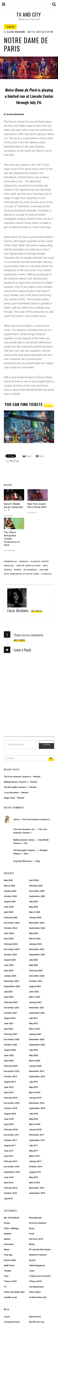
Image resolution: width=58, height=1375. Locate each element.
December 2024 (11, 923)
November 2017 (36, 1135)
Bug (38, 861)
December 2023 (11, 949)
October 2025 (10, 896)
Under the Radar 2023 (14, 1292)
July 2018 (33, 1113)
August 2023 (10, 960)
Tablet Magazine (37, 1265)
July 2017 (33, 1145)
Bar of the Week (11, 1218)
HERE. (48, 404)
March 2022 (34, 997)
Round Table (10, 1260)
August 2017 (10, 1145)
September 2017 (37, 1140)
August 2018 (10, 1113)
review (44, 570)
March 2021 (34, 1029)
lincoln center (40, 561)
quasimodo (31, 570)
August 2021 (10, 1018)
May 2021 (33, 1023)
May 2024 (33, 933)
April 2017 (8, 1156)
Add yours (19, 640)
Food (31, 1233)
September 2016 (12, 1172)
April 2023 (8, 970)
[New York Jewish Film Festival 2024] (37, 495)
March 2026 (9, 885)
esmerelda (11, 561)
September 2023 (37, 954)
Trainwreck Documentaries (42, 1276)
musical (9, 566)
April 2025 (8, 912)
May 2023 (33, 965)
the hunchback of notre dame (22, 574)
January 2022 (35, 1002)
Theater (10, 26)
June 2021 (9, 1023)
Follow (46, 744)
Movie (32, 1244)
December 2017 (11, 1135)
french (24, 561)
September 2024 (37, 928)
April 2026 (34, 880)
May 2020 (33, 1055)
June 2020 (9, 1055)
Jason (16, 819)
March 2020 (34, 1060)
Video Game (35, 1292)
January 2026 (10, 891)
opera (8, 570)
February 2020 (10, 1066)
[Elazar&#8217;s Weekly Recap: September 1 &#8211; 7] (14, 495)
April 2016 (8, 1182)
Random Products (37, 1255)
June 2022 (34, 991)
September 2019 (37, 1076)
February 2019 (10, 1098)
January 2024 (35, 944)
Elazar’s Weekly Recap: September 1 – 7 (13, 507)
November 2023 (36, 949)
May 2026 (8, 880)
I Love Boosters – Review (16, 792)
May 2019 (33, 1087)
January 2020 (35, 1066)
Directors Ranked (37, 1223)
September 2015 (37, 1193)
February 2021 (10, 1034)
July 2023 (33, 960)
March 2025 (34, 912)
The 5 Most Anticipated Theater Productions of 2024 (12, 539)
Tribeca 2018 (10, 1281)
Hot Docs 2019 (36, 1239)
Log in (7, 1316)
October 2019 (10, 1076)
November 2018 (36, 1103)
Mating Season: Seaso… (24, 840)
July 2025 (33, 901)
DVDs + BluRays (11, 1228)
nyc (46, 566)
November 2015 (36, 1188)
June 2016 (9, 1177)
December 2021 (11, 1007)
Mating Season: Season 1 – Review (20, 782)
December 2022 (36, 976)
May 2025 (33, 907)
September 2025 (37, 896)
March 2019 (34, 1092)
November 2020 (36, 1039)
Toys (6, 1276)
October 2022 (35, 981)
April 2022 (8, 997)
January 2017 (35, 1161)
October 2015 (10, 1193)
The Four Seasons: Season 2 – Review (22, 776)
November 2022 (11, 981)
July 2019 (33, 1082)
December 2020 (11, 1039)
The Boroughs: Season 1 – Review (20, 787)
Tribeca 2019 (35, 1281)
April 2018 (8, 1124)
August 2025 (10, 901)
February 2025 (10, 917)
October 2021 (10, 1013)
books (7, 1223)
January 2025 (35, 917)
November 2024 (36, 923)
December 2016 (11, 1166)
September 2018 (37, 1108)
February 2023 (36, 970)
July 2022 (8, 991)
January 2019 (35, 1098)
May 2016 (33, 1177)
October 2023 (10, 954)
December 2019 (11, 1071)
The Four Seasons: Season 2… (36, 819)
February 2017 (10, 1161)
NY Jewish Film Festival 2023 (42, 1249)
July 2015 (8, 1198)
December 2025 (36, 891)
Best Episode (35, 1218)
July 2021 (33, 1018)
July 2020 (33, 1050)
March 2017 (34, 1156)
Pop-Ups (8, 1255)
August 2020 (10, 1050)
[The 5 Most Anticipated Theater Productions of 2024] (14, 523)
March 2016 (34, 1182)
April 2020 (8, 1060)
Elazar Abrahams (16, 31)
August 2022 (35, 986)
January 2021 (35, 1034)
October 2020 (10, 1044)
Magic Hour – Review (14, 798)
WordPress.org (36, 1322)
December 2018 (11, 1103)
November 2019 (36, 1071)
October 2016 (35, 1166)
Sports (32, 1260)
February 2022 (10, 1002)
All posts (36, 610)
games (7, 1239)
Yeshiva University (37, 1297)
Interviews (9, 1244)
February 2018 (10, 1129)
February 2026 (36, 885)
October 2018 (10, 1108)
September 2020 (37, 1044)
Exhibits (7, 1233)
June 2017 (9, 1151)
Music (7, 1249)
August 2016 (35, 1172)
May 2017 (33, 1151)
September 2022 (12, 986)
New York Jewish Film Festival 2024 (36, 505)
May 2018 (33, 1119)
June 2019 (9, 1087)
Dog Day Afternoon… (23, 861)
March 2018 (34, 1124)
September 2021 (37, 1013)
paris (18, 570)
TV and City (28, 14)
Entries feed (35, 1316)
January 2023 (10, 976)
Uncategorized (36, 1287)
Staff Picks (9, 1265)
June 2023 (9, 965)
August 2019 (10, 1082)
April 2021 (8, 1029)
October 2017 (10, 1140)
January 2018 (35, 1129)
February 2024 (10, 944)
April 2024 (8, 938)
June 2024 (9, 933)
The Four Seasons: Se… (24, 829)
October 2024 (10, 928)
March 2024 (34, 938)
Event (31, 1228)
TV (5, 1287)
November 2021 (36, 1007)
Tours (31, 1271)
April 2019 (8, 1092)
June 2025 (9, 907)
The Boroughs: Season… (24, 850)
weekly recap (10, 1297)
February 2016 (10, 1188)
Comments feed (11, 1322)
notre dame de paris (29, 566)
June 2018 (9, 1119)
